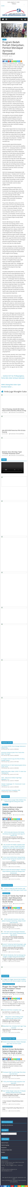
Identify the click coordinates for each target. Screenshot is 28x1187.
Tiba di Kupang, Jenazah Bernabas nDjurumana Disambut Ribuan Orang (14, 409)
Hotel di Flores (4, 1142)
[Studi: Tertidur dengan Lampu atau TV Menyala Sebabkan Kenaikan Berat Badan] (13, 1091)
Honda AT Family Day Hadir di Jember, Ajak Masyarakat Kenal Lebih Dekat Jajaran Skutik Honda (13, 899)
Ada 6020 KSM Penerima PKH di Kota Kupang (13, 431)
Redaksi (3, 1152)
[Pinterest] (8, 61)
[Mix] (12, 61)
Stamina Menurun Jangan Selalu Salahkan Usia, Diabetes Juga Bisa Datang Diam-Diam (12, 810)
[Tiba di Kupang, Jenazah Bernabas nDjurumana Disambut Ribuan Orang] (14, 395)
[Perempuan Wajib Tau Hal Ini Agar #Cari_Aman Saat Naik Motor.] (13, 1072)
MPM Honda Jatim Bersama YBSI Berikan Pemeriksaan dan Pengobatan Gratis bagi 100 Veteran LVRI (13, 838)
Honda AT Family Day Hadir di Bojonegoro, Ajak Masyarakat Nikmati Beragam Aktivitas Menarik (13, 949)
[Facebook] (3, 61)
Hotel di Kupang (5, 1145)
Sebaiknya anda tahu (7, 1046)
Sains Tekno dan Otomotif (8, 984)
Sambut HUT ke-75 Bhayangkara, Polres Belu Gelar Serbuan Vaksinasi (12, 377)
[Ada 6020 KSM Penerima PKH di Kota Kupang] (14, 416)
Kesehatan (5, 804)
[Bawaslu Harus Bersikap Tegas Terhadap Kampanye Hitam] (14, 438)
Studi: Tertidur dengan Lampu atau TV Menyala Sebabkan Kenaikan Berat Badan (13, 1095)
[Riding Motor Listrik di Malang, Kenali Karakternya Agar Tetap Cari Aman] (13, 1016)
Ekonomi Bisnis (6, 893)
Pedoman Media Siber (6, 1150)
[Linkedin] (7, 61)
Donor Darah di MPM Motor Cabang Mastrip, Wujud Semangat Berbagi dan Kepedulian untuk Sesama (13, 863)
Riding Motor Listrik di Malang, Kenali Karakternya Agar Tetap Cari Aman (11, 1020)
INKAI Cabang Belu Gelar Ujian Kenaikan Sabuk (11, 386)
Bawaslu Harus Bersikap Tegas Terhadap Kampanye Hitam (12, 452)
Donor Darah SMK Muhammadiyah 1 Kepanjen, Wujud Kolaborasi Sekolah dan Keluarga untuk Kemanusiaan (14, 876)
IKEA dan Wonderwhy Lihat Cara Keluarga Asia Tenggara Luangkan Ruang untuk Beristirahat (13, 959)
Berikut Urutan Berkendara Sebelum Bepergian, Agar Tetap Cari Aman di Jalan (13, 1051)
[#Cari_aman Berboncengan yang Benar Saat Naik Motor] (13, 1081)
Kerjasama (3, 1147)
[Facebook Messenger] (19, 61)
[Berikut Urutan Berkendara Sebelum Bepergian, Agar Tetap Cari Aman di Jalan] (14, 1042)
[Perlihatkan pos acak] (25, 19)
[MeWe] (10, 61)
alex (11, 56)
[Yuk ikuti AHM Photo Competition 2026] (11, 1010)
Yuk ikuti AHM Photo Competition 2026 (10, 790)
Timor (4, 39)
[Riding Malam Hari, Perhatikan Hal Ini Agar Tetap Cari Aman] (13, 1026)
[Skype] (17, 61)
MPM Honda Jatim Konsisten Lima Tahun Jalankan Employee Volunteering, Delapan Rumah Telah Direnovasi (12, 925)
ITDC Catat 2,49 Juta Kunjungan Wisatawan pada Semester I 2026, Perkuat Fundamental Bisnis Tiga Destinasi (13, 938)
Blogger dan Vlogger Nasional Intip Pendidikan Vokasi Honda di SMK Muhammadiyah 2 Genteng (13, 989)
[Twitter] (5, 61)
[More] (21, 61)
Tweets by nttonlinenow (7, 1125)
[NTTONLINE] (3, 19)
